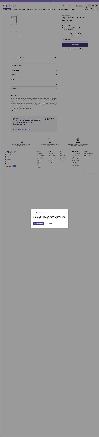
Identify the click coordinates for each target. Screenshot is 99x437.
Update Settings (48, 223)
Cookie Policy (48, 218)
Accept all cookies (38, 223)
